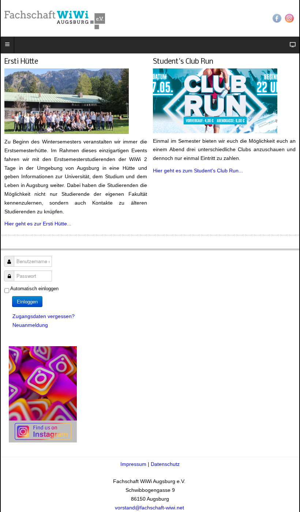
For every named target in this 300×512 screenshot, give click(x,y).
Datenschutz (165, 464)
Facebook (277, 18)
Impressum (134, 464)
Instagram (289, 18)
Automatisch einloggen (34, 288)
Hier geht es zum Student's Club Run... (198, 170)
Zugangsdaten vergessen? (43, 316)
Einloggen (27, 301)
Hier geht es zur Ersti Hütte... (37, 224)
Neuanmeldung (30, 325)
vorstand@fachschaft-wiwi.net (150, 508)
